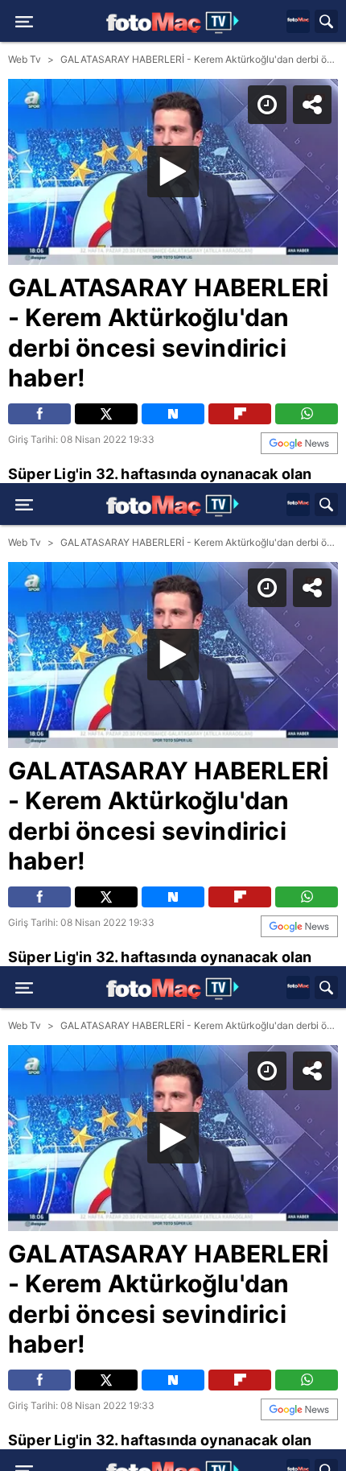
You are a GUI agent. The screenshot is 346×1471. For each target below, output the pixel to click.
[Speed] (275, 25)
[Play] (173, 736)
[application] (173, 735)
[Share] (320, 25)
